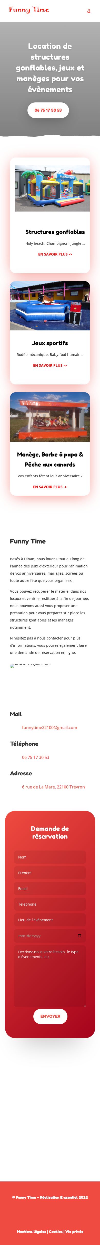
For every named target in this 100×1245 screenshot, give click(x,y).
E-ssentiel (69, 1197)
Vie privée (74, 1231)
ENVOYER (50, 1016)
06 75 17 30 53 (48, 110)
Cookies (56, 1231)
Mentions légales (31, 1231)
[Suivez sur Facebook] (50, 1212)
